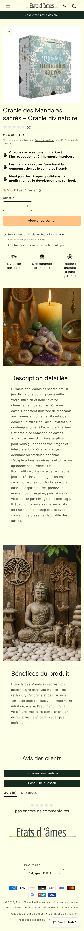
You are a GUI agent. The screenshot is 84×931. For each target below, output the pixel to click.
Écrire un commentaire (42, 773)
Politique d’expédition (31, 919)
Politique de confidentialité (41, 907)
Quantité (8, 197)
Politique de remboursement (27, 913)
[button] (8, 5)
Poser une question (42, 783)
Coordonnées (70, 907)
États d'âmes (23, 902)
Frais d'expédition (44, 140)
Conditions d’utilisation (63, 913)
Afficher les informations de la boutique (36, 245)
